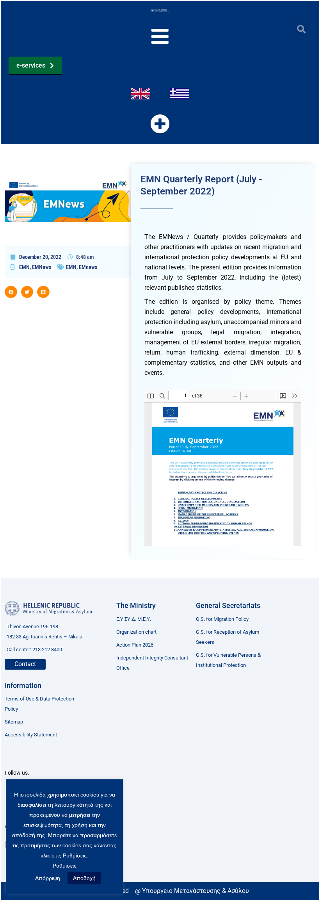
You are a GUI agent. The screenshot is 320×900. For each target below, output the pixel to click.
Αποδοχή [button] (84, 878)
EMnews (88, 267)
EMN (24, 267)
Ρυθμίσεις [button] (64, 866)
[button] (301, 29)
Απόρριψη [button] (47, 878)
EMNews (41, 267)
